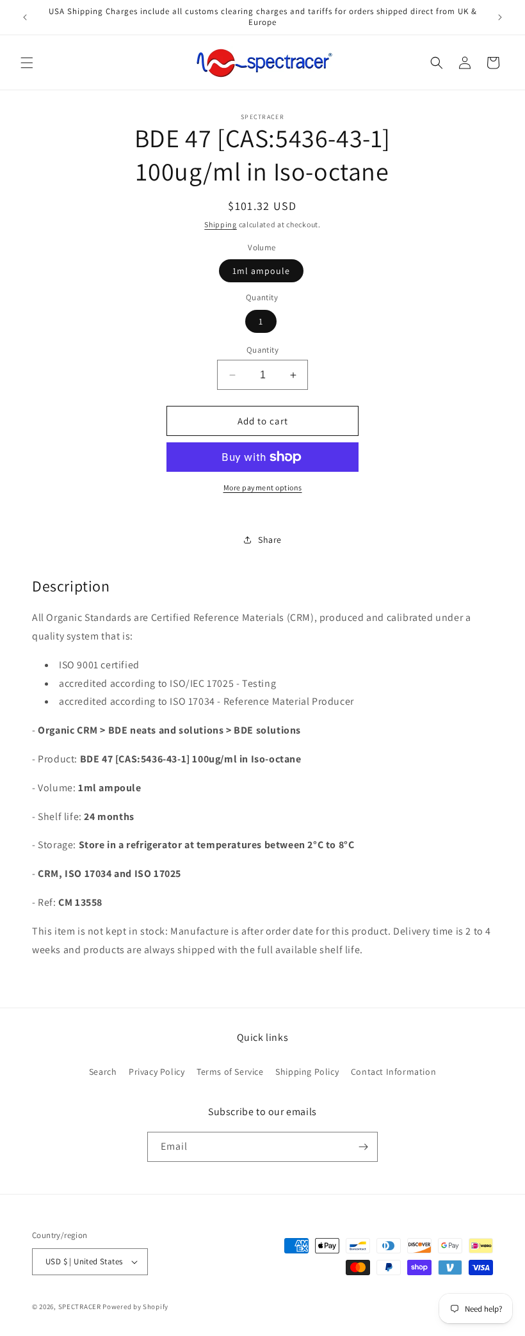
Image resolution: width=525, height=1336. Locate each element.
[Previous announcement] (25, 17)
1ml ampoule (261, 271)
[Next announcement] (500, 17)
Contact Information (393, 1071)
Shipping (220, 224)
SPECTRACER (79, 1306)
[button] (27, 63)
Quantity (262, 349)
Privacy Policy (156, 1071)
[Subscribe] (363, 1147)
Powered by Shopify (135, 1306)
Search (103, 1071)
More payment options (262, 487)
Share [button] (270, 539)
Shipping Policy (307, 1071)
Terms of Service (230, 1071)
